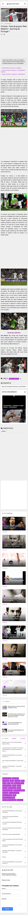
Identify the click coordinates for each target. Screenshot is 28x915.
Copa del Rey (15, 778)
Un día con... (20, 800)
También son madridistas (9, 797)
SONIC (14, 795)
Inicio (2, 23)
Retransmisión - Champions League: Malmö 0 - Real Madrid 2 (13, 406)
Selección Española (7, 795)
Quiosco (19, 788)
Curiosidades (6, 780)
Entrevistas (17, 780)
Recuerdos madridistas (19, 790)
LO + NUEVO (6, 701)
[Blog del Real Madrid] (13, 4)
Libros (8, 783)
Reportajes (5, 792)
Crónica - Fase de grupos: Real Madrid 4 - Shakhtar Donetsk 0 (12, 419)
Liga (12, 783)
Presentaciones (12, 788)
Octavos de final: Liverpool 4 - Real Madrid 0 (13, 74)
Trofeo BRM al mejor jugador (9, 800)
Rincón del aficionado (14, 792)
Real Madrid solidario (7, 790)
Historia (4, 783)
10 (4, 686)
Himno (22, 780)
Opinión (19, 785)
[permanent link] (4, 34)
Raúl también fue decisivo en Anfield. (11, 68)
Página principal (6, 880)
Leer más (5, 531)
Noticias (14, 785)
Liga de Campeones (7, 23)
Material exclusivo (7, 785)
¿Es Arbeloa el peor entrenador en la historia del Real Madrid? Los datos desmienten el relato (16, 715)
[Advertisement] (12, 46)
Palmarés (5, 788)
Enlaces (12, 780)
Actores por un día (7, 778)
